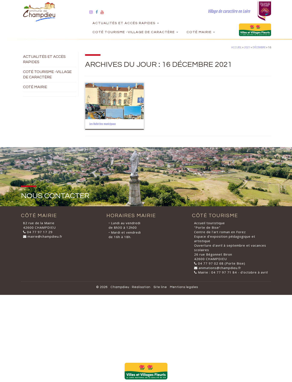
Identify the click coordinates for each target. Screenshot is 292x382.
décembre (259, 47)
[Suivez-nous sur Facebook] (98, 12)
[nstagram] (92, 12)
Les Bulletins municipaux (102, 124)
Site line (160, 287)
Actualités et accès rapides (125, 23)
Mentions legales (184, 287)
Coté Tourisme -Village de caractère (134, 32)
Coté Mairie (200, 32)
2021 (247, 47)
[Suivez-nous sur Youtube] (103, 12)
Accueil (236, 47)
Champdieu (120, 287)
